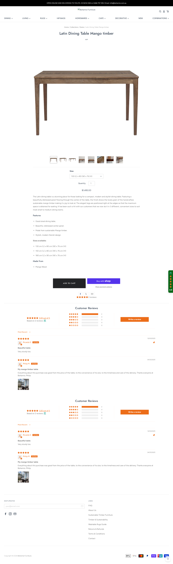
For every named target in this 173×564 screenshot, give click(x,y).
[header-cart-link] (167, 11)
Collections (74, 27)
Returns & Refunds (96, 529)
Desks (82, 27)
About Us (92, 510)
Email (92, 294)
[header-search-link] (159, 11)
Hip (86, 39)
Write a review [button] (134, 319)
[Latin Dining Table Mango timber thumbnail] (62, 159)
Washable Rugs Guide (97, 524)
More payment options (103, 287)
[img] (23, 339)
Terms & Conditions (96, 534)
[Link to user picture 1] (23, 384)
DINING (7, 18)
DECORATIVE (121, 18)
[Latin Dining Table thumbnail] (53, 159)
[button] (82, 297)
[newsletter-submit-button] (82, 506)
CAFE (101, 18)
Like (80, 294)
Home (66, 27)
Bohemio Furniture (24, 556)
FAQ (90, 505)
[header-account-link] (163, 11)
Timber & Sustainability (98, 520)
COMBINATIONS (160, 18)
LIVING (25, 18)
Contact (91, 538)
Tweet (86, 294)
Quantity (82, 183)
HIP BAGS (61, 18)
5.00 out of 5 (44, 318)
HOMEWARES (81, 18)
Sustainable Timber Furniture (100, 515)
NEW (141, 18)
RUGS (43, 18)
